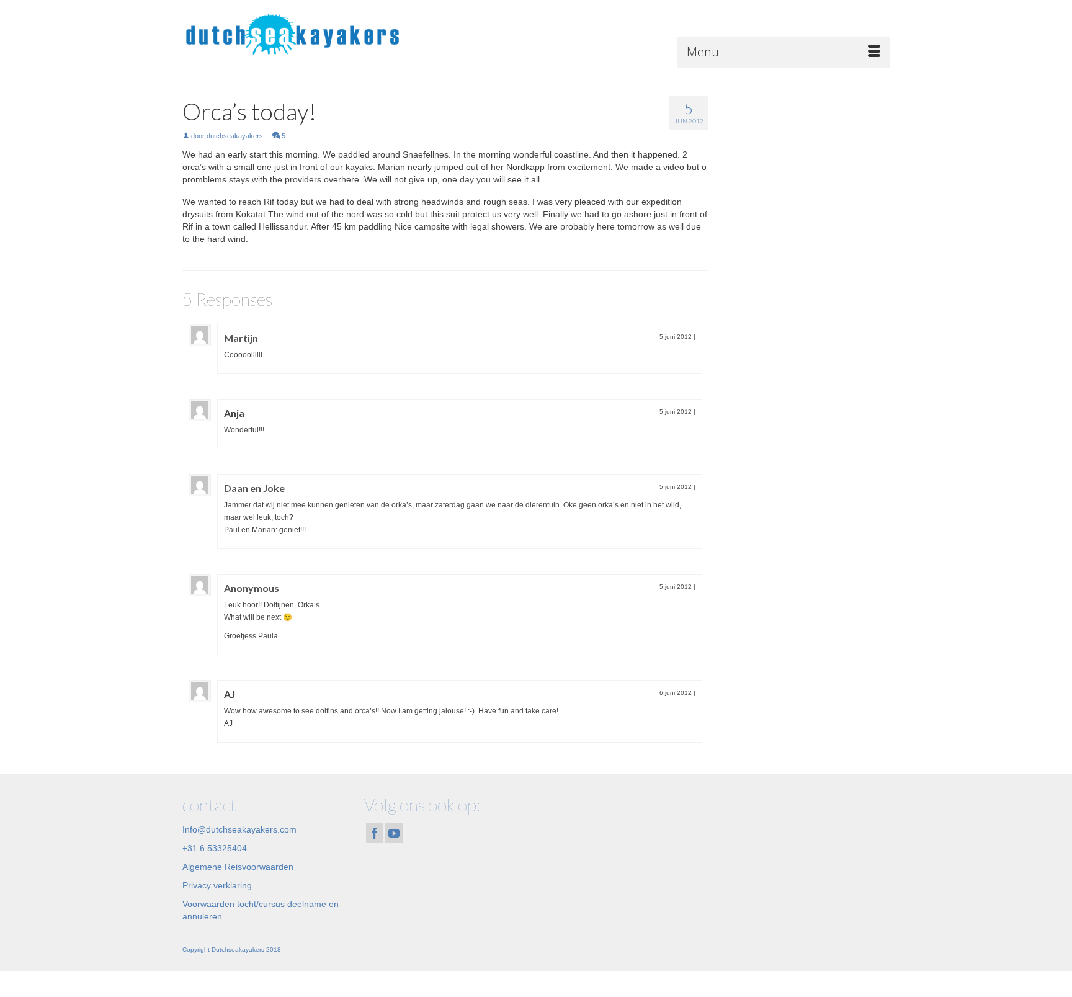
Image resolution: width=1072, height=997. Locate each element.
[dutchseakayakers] (294, 33)
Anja (234, 413)
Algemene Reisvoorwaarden (237, 867)
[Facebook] (374, 833)
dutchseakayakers (235, 136)
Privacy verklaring (217, 885)
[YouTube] (394, 833)
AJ (229, 694)
